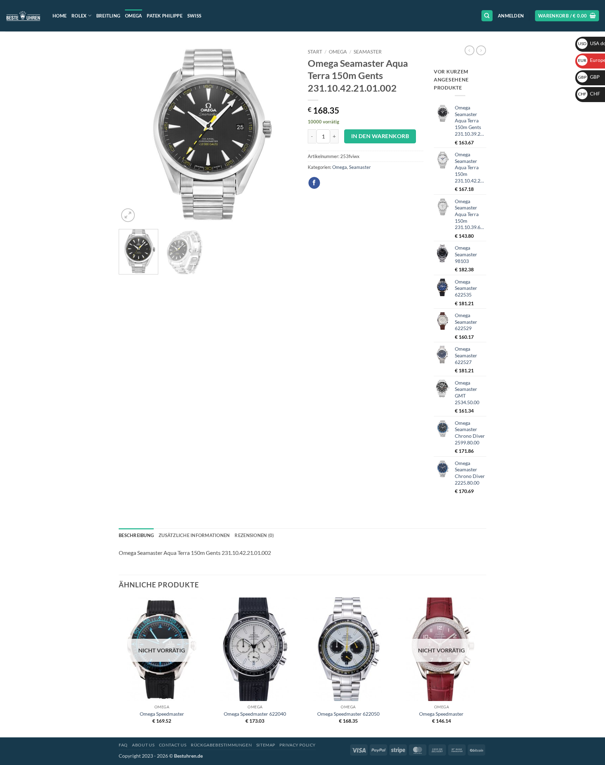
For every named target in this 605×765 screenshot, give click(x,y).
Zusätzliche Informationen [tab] (194, 535)
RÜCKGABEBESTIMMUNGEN (221, 745)
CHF (589, 93)
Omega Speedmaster (162, 714)
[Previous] (131, 134)
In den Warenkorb (380, 136)
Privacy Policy (297, 745)
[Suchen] (487, 16)
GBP (589, 77)
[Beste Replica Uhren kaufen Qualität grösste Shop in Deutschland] (23, 15)
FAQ (123, 745)
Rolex (78, 16)
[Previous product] (481, 50)
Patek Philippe (164, 16)
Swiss (194, 16)
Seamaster (368, 52)
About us (143, 745)
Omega (133, 16)
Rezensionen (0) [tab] (254, 535)
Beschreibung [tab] (136, 535)
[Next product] (469, 50)
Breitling (108, 16)
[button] (511, 15)
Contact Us (173, 745)
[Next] (285, 134)
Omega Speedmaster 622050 (348, 714)
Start (315, 52)
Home (60, 16)
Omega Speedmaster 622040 (255, 714)
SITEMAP (265, 745)
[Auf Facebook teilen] (314, 183)
